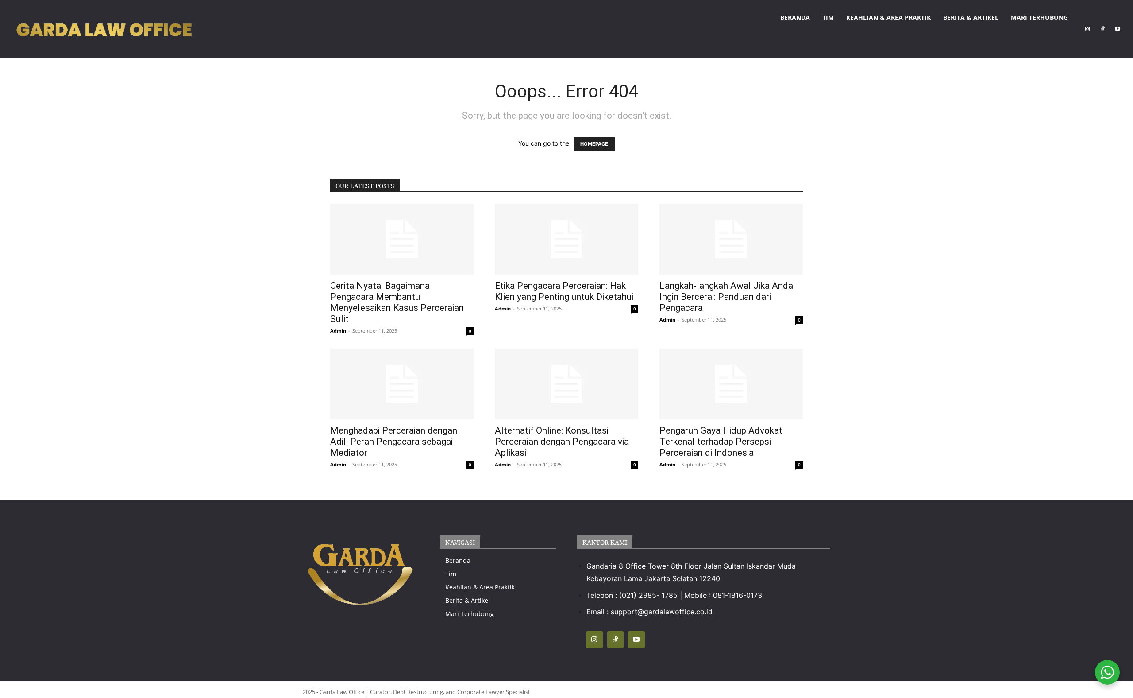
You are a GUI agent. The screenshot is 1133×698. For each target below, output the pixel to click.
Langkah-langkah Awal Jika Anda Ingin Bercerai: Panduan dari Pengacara (726, 296)
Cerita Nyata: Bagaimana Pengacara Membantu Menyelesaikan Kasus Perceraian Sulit (397, 302)
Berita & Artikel (970, 17)
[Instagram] (1087, 29)
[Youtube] (1117, 29)
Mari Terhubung (1039, 17)
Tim (828, 17)
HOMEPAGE (594, 144)
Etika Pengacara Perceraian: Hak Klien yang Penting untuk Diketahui (564, 291)
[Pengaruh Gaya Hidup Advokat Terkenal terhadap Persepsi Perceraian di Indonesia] (731, 384)
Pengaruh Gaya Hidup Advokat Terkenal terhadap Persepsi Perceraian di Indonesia (720, 441)
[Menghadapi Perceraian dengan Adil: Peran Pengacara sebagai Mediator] (402, 384)
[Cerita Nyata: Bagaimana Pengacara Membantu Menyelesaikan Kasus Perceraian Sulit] (402, 239)
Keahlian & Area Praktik (888, 17)
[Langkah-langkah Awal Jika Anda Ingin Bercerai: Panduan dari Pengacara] (731, 239)
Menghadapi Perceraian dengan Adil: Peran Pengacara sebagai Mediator (393, 441)
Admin (338, 330)
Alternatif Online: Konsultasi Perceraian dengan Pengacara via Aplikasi (562, 441)
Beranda (795, 17)
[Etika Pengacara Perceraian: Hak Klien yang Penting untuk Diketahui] (566, 239)
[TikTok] (1102, 29)
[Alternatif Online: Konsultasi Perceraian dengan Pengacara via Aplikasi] (566, 384)
